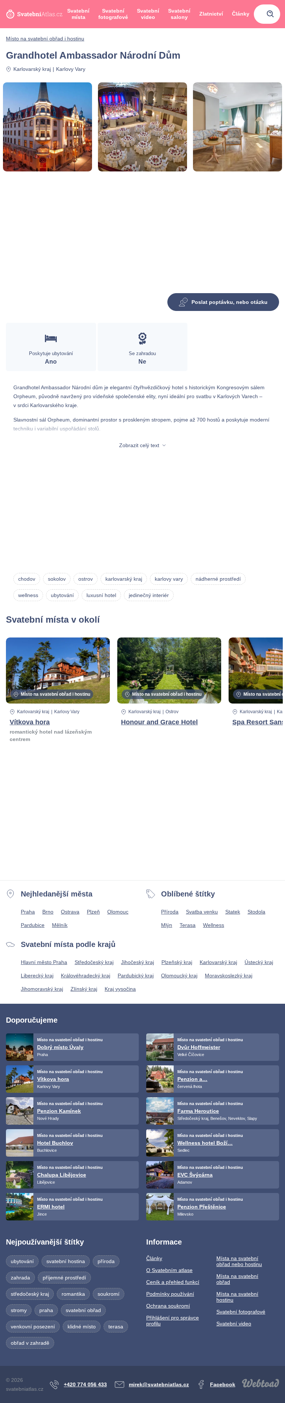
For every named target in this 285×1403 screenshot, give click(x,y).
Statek (232, 912)
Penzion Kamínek (59, 1111)
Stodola (256, 912)
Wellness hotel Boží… (205, 1143)
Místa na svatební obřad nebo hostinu (239, 1261)
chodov (26, 579)
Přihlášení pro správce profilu (172, 1321)
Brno (47, 912)
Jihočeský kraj (137, 962)
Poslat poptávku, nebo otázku (229, 302)
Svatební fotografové (113, 14)
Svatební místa (78, 14)
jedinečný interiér (149, 595)
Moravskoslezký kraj (228, 976)
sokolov (57, 579)
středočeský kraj (30, 1294)
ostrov (85, 579)
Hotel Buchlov (55, 1143)
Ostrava (70, 912)
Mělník (60, 925)
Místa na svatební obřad (237, 1279)
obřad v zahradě (30, 1343)
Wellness (213, 925)
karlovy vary (169, 579)
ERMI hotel (51, 1207)
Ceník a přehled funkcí (172, 1282)
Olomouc (117, 912)
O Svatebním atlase (169, 1270)
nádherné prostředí (218, 579)
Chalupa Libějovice (61, 1175)
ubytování (62, 595)
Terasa (188, 925)
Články (240, 14)
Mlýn (166, 925)
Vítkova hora (30, 722)
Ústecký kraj (259, 962)
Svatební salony (179, 14)
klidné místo (82, 1327)
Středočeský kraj (94, 962)
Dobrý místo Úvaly (60, 1047)
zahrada (20, 1278)
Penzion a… (192, 1079)
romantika (73, 1294)
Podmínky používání (170, 1294)
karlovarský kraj (123, 579)
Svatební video (148, 14)
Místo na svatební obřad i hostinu (45, 39)
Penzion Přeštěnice (201, 1207)
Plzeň (93, 912)
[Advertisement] (142, 235)
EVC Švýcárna (195, 1175)
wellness (28, 595)
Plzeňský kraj (176, 962)
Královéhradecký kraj (85, 976)
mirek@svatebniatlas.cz (159, 1384)
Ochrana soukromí (168, 1306)
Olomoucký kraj (179, 976)
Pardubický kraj (136, 976)
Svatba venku (202, 912)
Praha (28, 912)
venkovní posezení (33, 1327)
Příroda (169, 912)
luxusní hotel (101, 595)
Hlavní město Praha (44, 962)
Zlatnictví (211, 14)
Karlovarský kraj (32, 69)
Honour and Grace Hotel (159, 722)
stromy (19, 1310)
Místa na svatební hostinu (237, 1297)
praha (46, 1310)
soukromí (108, 1294)
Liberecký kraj (37, 976)
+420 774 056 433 (85, 1384)
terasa (115, 1327)
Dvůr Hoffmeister (198, 1047)
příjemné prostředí (64, 1278)
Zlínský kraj (84, 989)
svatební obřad (83, 1310)
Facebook (222, 1384)
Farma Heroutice (198, 1111)
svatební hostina (65, 1261)
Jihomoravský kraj (42, 989)
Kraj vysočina (120, 989)
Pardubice (33, 925)
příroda (106, 1261)
